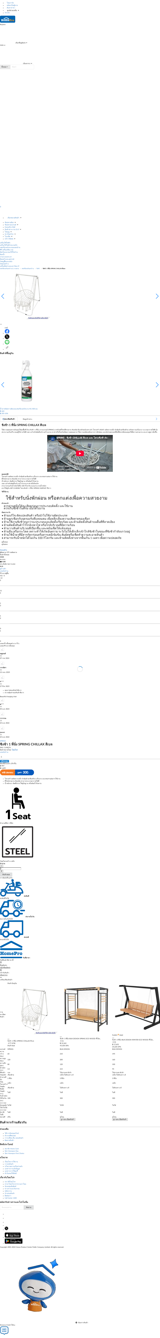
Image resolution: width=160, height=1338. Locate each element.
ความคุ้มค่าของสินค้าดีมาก (14, 692)
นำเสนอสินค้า (10, 1193)
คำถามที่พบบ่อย (10, 1136)
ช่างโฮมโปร (9, 234)
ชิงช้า (38, 268)
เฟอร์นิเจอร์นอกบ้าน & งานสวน (9, 268)
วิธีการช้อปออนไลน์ (12, 1133)
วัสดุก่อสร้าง (4, 264)
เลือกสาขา (26, 63)
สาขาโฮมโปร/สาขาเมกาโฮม (15, 1184)
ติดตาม (28, 1207)
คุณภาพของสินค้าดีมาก (13, 690)
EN (8, 13)
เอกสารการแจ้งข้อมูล (12, 1169)
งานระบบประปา (6, 257)
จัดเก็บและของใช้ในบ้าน (9, 252)
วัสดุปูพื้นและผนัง (6, 261)
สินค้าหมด (6, 874)
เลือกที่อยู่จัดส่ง (20, 43)
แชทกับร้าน (4, 571)
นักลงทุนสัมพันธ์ (10, 1186)
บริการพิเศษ (9, 239)
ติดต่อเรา (8, 1196)
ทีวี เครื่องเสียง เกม (6, 250)
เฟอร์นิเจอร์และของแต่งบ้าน (10, 247)
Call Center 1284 (11, 1198)
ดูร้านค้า (3, 569)
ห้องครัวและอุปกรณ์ (7, 259)
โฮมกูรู (7, 232)
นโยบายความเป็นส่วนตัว (14, 1166)
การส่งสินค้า (9, 1164)
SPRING (3, 741)
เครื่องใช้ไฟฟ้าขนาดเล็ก (8, 245)
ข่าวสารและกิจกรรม (12, 1189)
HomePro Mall (10, 227)
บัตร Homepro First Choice (14, 1153)
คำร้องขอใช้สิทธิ (11, 1173)
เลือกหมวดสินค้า (13, 218)
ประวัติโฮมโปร (10, 1182)
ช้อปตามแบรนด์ (10, 225)
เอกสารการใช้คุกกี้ (11, 1171)
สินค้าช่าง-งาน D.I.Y (12, 229)
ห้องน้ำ (2, 254)
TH (6, 13)
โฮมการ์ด (10, 3)
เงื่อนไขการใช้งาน (11, 1162)
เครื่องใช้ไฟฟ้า (5, 243)
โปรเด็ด (7, 236)
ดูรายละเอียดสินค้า (67, 1119)
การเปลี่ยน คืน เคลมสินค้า (14, 1138)
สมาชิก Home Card (12, 1149)
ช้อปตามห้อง (9, 222)
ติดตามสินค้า (9, 1140)
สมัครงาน (8, 1191)
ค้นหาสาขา (10, 8)
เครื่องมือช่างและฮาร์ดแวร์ (9, 266)
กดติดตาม (13, 552)
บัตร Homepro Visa (11, 1151)
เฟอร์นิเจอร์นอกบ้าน (28, 268)
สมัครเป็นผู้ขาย (12, 5)
